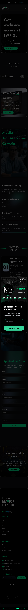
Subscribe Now (14, 328)
